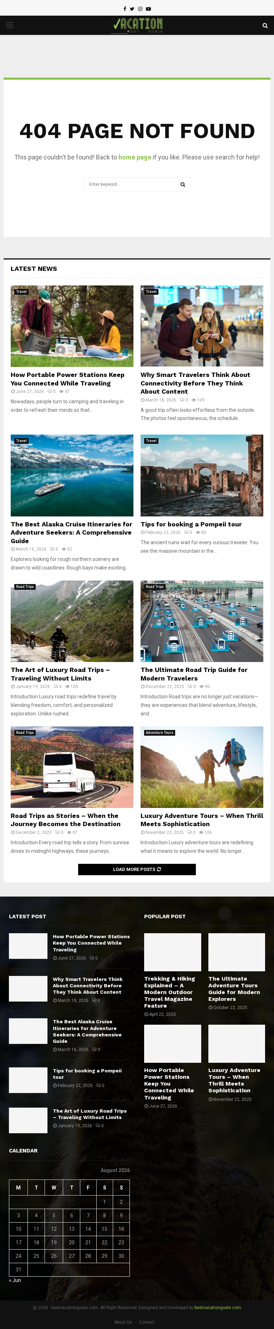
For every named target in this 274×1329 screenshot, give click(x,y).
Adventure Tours (159, 733)
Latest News (34, 268)
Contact (146, 1322)
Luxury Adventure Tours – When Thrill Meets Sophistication (234, 1080)
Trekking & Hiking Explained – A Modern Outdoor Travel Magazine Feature (169, 992)
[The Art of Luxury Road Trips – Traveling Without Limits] (72, 621)
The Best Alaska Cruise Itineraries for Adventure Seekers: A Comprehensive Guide (71, 532)
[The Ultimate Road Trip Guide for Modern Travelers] (202, 621)
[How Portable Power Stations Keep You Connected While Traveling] (72, 326)
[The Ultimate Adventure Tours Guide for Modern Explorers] (236, 952)
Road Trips (25, 587)
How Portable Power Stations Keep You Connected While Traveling (91, 943)
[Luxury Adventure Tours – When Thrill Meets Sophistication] (202, 767)
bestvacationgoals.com (217, 1307)
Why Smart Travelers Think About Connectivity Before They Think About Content (195, 383)
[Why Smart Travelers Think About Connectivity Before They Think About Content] (202, 326)
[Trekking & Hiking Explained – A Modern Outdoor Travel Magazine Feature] (172, 952)
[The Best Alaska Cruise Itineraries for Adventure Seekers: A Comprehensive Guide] (72, 475)
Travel (21, 292)
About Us (123, 1322)
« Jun (15, 1280)
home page (134, 157)
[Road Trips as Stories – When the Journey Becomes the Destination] (72, 767)
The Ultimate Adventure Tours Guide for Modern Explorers (234, 989)
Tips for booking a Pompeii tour (191, 524)
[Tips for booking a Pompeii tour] (202, 475)
